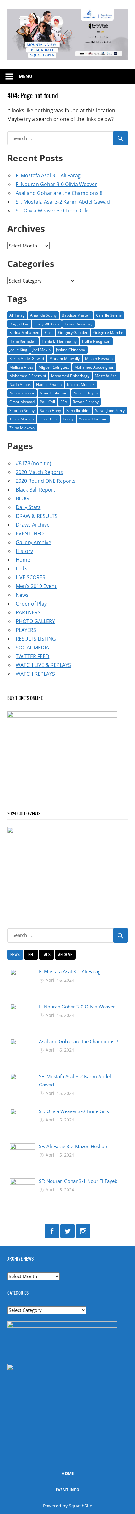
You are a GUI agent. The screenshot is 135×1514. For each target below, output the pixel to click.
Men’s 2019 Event (36, 586)
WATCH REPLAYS (35, 673)
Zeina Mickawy (22, 427)
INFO (31, 954)
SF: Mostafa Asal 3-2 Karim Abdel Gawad (63, 201)
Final (49, 332)
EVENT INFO (30, 533)
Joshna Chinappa (70, 349)
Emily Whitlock (46, 324)
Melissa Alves (21, 367)
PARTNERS (28, 612)
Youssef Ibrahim (93, 419)
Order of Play (31, 603)
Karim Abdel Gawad (26, 358)
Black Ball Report (35, 489)
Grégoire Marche (108, 332)
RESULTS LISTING (36, 638)
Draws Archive (33, 524)
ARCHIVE (65, 954)
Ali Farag (17, 315)
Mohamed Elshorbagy (70, 375)
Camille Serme (109, 315)
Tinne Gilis (48, 419)
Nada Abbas (20, 384)
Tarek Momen (21, 419)
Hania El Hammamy (59, 341)
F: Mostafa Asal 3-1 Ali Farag (48, 175)
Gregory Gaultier (73, 332)
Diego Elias (19, 324)
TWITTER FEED (32, 656)
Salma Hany (50, 410)
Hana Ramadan (22, 341)
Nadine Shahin (49, 384)
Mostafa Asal (106, 375)
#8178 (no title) (33, 463)
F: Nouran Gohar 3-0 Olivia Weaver (56, 184)
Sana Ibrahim (77, 410)
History (24, 551)
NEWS (15, 954)
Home (23, 559)
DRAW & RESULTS (36, 515)
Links (22, 568)
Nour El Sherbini (54, 393)
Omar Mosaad (22, 401)
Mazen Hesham (99, 358)
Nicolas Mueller (80, 384)
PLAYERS (26, 630)
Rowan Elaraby (86, 401)
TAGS (46, 954)
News (22, 594)
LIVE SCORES (30, 577)
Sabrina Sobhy (22, 410)
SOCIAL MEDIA (32, 647)
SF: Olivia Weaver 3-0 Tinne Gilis (53, 210)
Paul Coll (47, 401)
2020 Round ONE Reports (46, 480)
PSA (63, 401)
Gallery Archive (33, 542)
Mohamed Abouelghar (94, 367)
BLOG (22, 498)
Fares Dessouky (78, 324)
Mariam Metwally (64, 358)
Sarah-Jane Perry (110, 410)
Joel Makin (42, 349)
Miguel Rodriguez (54, 367)
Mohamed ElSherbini (27, 375)
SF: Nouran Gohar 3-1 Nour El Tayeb (78, 1181)
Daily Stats (28, 507)
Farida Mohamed (24, 332)
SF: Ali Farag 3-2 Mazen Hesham (74, 1146)
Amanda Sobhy (43, 315)
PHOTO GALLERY (35, 621)
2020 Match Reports (39, 472)
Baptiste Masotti (76, 315)
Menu (25, 76)
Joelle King (18, 349)
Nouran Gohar (22, 393)
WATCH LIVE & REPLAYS (43, 665)
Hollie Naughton (96, 341)
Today (68, 419)
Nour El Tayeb (85, 393)
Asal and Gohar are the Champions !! (59, 193)
